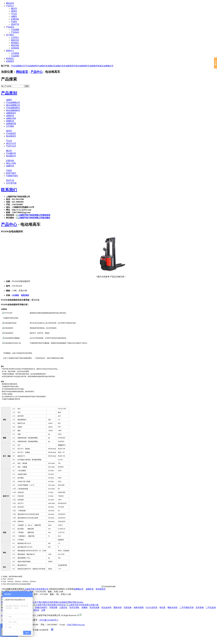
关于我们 (10, 35)
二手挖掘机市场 (187, 607)
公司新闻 (15, 53)
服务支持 (15, 40)
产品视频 (15, 29)
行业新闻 (15, 56)
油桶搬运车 (79, 589)
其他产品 (15, 24)
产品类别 (9, 93)
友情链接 (15, 48)
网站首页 (10, 3)
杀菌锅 (84, 607)
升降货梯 (53, 607)
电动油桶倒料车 (82, 66)
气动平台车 (11, 146)
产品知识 (15, 32)
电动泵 (162, 607)
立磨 (43, 610)
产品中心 (10, 6)
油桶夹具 (43, 66)
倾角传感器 (139, 607)
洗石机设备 (94, 607)
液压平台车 (11, 143)
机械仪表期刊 (41, 607)
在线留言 (10, 61)
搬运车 (14, 8)
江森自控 (63, 607)
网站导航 (15, 45)
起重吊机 (15, 19)
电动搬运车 (11, 156)
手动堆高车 (11, 133)
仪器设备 (128, 607)
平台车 (14, 14)
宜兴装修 (200, 607)
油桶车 (14, 16)
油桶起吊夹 (60, 66)
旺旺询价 (25, 295)
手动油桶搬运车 (18, 66)
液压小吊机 (11, 163)
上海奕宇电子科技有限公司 (36, 589)
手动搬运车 (11, 153)
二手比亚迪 (211, 607)
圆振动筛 (118, 607)
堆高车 (14, 11)
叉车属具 (10, 126)
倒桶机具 (51, 66)
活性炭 (36, 610)
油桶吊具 (10, 166)
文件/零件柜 (11, 183)
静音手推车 (11, 173)
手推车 (14, 22)
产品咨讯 (10, 27)
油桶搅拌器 (94, 66)
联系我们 (15, 43)
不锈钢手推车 (12, 176)
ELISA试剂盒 (151, 607)
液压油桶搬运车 (106, 66)
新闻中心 (10, 51)
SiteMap (80, 602)
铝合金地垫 (106, 607)
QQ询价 (15, 295)
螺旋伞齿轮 (173, 607)
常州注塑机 (74, 607)
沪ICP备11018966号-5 (48, 620)
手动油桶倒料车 (32, 66)
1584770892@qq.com (76, 625)
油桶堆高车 (70, 66)
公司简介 (15, 37)
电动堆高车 (11, 136)
